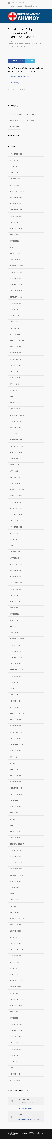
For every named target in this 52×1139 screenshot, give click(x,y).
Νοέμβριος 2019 (16, 657)
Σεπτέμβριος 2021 (16, 521)
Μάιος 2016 (14, 900)
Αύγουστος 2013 (16, 1049)
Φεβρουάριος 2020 (17, 639)
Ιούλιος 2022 (14, 459)
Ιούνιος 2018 (14, 763)
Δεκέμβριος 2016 (16, 856)
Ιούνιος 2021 (14, 539)
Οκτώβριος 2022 (16, 440)
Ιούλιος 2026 (14, 160)
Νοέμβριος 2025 (16, 210)
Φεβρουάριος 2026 (17, 191)
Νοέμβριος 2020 (16, 583)
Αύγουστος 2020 (16, 602)
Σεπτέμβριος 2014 (16, 999)
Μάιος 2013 (14, 1068)
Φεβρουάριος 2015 (17, 981)
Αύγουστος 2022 (16, 452)
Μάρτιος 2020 (15, 633)
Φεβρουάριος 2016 (17, 919)
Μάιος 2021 (14, 546)
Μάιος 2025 (14, 247)
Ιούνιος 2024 (14, 316)
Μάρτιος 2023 (15, 409)
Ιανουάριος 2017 (16, 850)
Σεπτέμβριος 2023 (16, 372)
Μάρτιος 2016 (15, 912)
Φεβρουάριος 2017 (17, 844)
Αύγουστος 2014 (16, 1006)
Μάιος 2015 (14, 974)
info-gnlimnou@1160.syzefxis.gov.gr (24, 6)
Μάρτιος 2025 (15, 260)
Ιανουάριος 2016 (16, 925)
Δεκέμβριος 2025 (16, 204)
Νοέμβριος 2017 (16, 788)
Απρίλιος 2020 (15, 626)
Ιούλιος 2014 (14, 1012)
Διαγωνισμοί (30, 121)
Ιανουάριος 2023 (16, 421)
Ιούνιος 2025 (14, 241)
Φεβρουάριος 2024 (17, 340)
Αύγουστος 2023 (16, 378)
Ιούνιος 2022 (14, 465)
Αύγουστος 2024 (16, 303)
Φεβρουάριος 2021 (17, 564)
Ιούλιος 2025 (14, 235)
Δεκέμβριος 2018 (16, 726)
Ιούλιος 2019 (14, 682)
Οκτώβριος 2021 (16, 514)
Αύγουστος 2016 (16, 881)
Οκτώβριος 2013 (16, 1037)
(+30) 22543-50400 (17, 3)
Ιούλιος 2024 (14, 309)
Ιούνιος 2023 (14, 390)
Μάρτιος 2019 (15, 707)
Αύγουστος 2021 (16, 527)
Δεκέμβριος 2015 (16, 931)
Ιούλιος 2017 (14, 813)
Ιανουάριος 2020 (16, 645)
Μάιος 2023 (14, 396)
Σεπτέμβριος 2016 (16, 875)
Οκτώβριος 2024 (16, 291)
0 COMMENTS (30, 60)
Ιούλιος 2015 (14, 962)
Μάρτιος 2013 (15, 1080)
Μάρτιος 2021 (15, 558)
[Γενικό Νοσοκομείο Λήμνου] (24, 16)
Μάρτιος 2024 (15, 334)
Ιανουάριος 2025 (16, 272)
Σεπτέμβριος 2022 (16, 446)
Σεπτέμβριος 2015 (16, 950)
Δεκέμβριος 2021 (16, 502)
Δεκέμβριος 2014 (16, 987)
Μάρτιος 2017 (15, 838)
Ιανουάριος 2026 (16, 197)
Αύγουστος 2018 (16, 751)
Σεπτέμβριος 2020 (16, 595)
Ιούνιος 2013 (14, 1062)
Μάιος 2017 (14, 825)
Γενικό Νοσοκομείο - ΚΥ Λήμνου (25, 1133)
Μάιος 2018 (14, 769)
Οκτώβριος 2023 (16, 365)
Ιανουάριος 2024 (16, 347)
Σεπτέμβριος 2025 (16, 222)
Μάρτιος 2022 (15, 483)
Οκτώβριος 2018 (16, 738)
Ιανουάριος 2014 (16, 1024)
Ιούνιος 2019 (14, 689)
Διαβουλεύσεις (15, 121)
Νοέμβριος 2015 (16, 937)
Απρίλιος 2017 (15, 832)
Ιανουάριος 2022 (16, 496)
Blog (18, 41)
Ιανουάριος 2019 (16, 720)
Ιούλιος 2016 (14, 887)
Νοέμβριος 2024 (16, 285)
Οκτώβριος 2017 (16, 794)
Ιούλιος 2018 (14, 757)
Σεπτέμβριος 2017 (16, 800)
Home (10, 41)
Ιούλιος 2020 (14, 608)
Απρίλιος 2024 (15, 328)
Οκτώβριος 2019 (16, 664)
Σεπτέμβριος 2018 (16, 744)
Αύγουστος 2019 (16, 676)
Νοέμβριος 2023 (16, 359)
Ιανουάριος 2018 (16, 776)
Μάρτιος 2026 (15, 185)
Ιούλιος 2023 (14, 384)
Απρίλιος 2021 (15, 552)
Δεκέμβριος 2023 (16, 353)
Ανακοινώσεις (22, 89)
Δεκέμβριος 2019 (16, 651)
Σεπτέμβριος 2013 (16, 1043)
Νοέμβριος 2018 (16, 732)
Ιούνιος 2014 (14, 1018)
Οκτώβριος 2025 (16, 216)
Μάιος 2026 (14, 173)
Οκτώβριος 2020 (16, 589)
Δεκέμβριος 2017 (16, 782)
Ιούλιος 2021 (14, 533)
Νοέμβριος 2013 (16, 1030)
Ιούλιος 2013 (14, 1055)
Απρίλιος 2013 (15, 1074)
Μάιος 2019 (14, 695)
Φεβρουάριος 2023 (17, 415)
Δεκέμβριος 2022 (16, 427)
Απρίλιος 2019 (15, 701)
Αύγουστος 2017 (16, 807)
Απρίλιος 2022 (15, 477)
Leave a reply (14, 83)
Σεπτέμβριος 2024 (16, 297)
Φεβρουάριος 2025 (17, 266)
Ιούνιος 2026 (14, 166)
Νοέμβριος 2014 (16, 993)
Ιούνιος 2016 (14, 894)
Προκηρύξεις (14, 127)
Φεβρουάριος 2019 (17, 713)
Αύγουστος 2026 (16, 154)
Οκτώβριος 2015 (16, 943)
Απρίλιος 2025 (15, 253)
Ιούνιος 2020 (14, 614)
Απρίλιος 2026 (15, 179)
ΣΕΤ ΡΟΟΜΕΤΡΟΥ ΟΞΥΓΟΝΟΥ (18, 77)
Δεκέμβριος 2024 (16, 278)
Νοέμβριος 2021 (16, 508)
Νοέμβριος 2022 (16, 434)
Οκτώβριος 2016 (16, 869)
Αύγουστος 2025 (16, 229)
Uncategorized (16, 114)
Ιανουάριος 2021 (16, 570)
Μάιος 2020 (14, 620)
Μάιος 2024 (14, 322)
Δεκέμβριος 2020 (16, 577)
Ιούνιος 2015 (14, 968)
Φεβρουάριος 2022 (17, 490)
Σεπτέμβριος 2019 (16, 670)
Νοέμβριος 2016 (16, 863)
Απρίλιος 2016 (15, 906)
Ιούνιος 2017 (14, 819)
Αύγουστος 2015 (16, 956)
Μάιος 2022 (14, 471)
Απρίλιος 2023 (15, 403)
